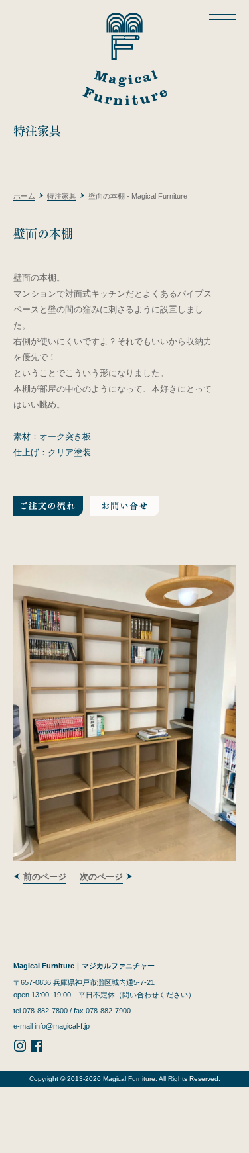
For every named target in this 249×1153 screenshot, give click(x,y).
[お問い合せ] (124, 508)
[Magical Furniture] (124, 55)
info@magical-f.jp (62, 1026)
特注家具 (61, 196)
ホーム (24, 196)
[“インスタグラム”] (20, 1050)
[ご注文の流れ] (48, 508)
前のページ (44, 877)
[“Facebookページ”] (36, 1050)
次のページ (101, 877)
